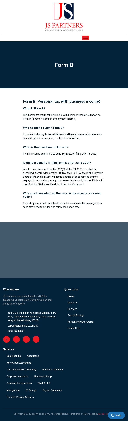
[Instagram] (26, 339)
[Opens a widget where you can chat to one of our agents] (116, 415)
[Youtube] (16, 339)
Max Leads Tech (106, 414)
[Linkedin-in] (36, 339)
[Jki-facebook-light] (6, 339)
